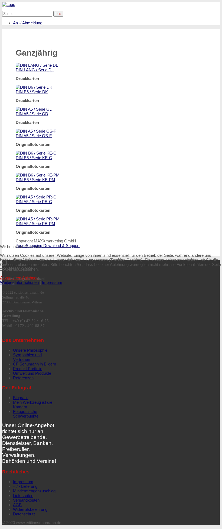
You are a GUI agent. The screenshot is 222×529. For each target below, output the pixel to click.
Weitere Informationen (19, 282)
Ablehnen (30, 277)
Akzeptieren (10, 277)
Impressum (52, 282)
